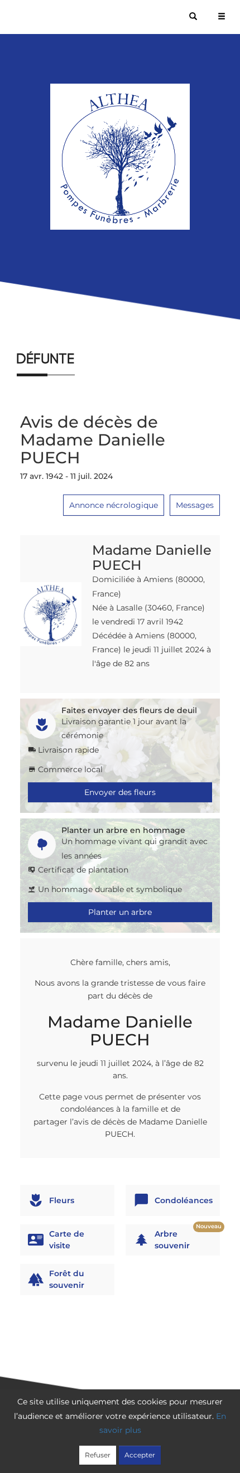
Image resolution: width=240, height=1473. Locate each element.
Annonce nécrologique (113, 505)
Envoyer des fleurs (120, 792)
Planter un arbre (120, 912)
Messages (195, 505)
